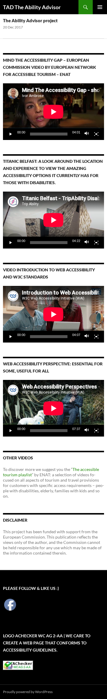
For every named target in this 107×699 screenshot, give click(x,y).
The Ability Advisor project (30, 20)
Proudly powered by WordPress (28, 692)
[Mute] (87, 134)
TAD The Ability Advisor (32, 7)
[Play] (11, 134)
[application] (53, 111)
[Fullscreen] (96, 134)
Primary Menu (100, 7)
